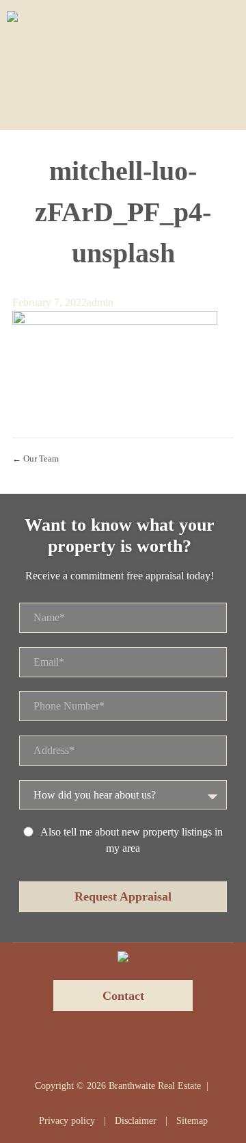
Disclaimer (135, 1121)
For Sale (109, 32)
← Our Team (35, 458)
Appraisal (213, 32)
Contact (224, 97)
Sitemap (192, 1121)
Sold (159, 32)
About (170, 97)
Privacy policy (67, 1121)
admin (100, 302)
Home (55, 32)
